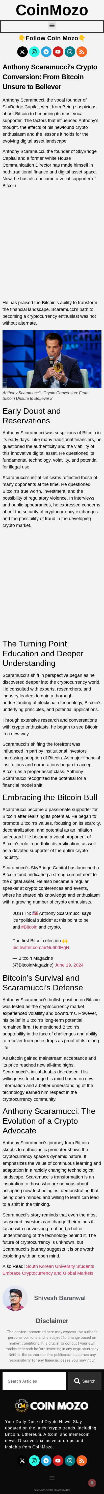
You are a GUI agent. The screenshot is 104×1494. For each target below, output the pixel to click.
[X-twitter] (22, 51)
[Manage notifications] (92, 1483)
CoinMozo (52, 10)
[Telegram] (46, 51)
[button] (52, 25)
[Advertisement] (52, 245)
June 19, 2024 (69, 965)
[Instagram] (34, 51)
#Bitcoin (29, 927)
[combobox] (34, 1381)
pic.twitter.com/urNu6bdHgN (41, 947)
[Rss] (81, 51)
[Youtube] (58, 51)
